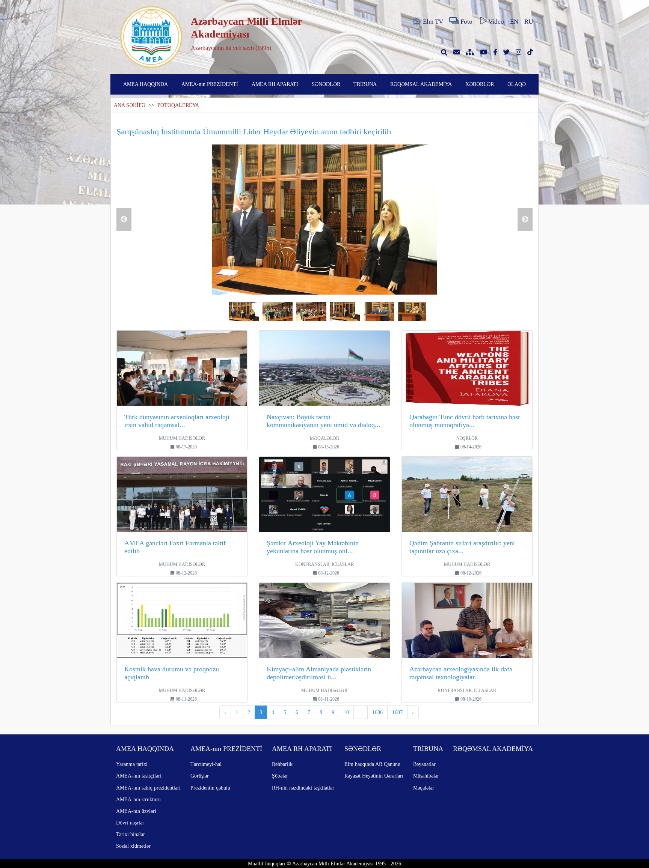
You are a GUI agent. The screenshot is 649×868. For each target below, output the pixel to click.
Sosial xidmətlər (133, 846)
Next (525, 219)
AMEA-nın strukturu (138, 799)
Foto (466, 21)
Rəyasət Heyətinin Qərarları (373, 776)
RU (528, 21)
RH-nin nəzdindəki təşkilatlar (303, 788)
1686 (377, 712)
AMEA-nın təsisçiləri (138, 776)
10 (346, 712)
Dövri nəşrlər (130, 823)
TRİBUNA (365, 84)
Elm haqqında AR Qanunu (372, 764)
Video (496, 21)
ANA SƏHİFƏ (129, 105)
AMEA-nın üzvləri (136, 811)
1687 (397, 712)
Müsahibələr (426, 776)
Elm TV (433, 21)
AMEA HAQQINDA (145, 84)
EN (514, 21)
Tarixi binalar (130, 834)
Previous (123, 219)
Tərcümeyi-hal (206, 764)
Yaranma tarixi (132, 764)
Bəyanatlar (424, 764)
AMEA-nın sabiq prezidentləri (148, 788)
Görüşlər (199, 776)
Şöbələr (280, 776)
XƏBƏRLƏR (479, 84)
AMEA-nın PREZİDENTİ (209, 84)
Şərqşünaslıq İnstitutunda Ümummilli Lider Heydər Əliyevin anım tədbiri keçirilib (253, 131)
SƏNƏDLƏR (326, 84)
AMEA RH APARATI (275, 84)
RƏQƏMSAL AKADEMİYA (421, 84)
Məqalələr (423, 788)
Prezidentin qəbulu (210, 788)
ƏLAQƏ (516, 84)
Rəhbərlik (282, 764)
